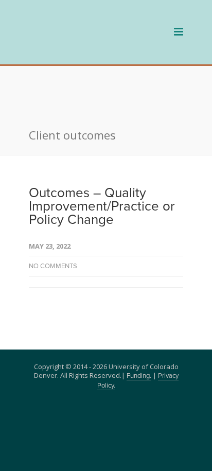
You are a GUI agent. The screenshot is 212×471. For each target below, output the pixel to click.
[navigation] (85, 46)
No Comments (53, 217)
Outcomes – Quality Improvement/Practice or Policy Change (102, 157)
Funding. (139, 327)
